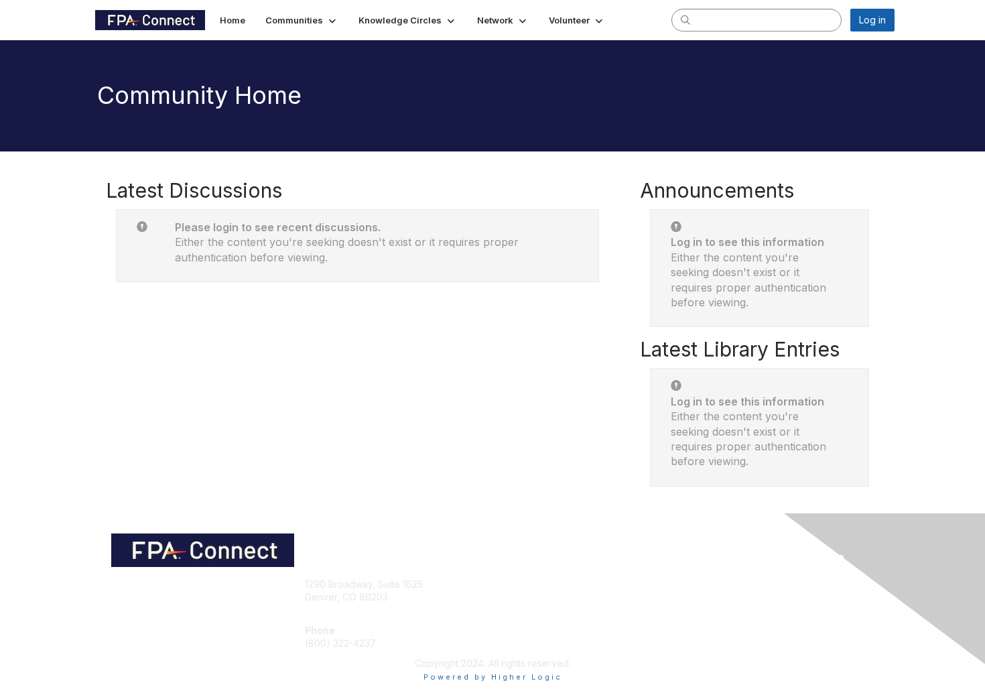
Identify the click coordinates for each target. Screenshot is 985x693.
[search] (685, 19)
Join (507, 584)
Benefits (516, 597)
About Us (712, 584)
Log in (872, 19)
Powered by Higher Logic (492, 677)
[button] (301, 20)
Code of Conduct (730, 597)
